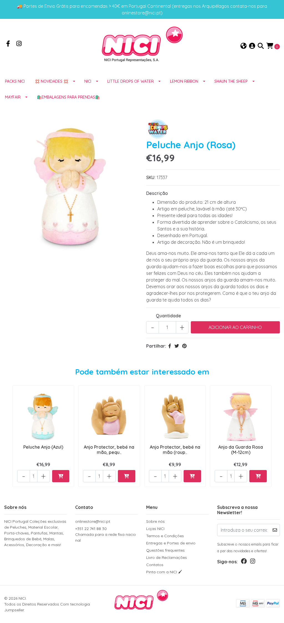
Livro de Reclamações (166, 557)
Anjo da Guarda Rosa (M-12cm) (240, 449)
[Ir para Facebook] (8, 44)
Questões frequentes (165, 550)
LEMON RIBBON (184, 81)
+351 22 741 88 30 (105, 534)
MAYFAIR (13, 97)
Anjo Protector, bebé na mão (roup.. (175, 449)
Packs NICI (15, 81)
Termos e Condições (165, 535)
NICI (87, 81)
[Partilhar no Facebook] (169, 346)
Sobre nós (155, 521)
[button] (243, 46)
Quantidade (168, 315)
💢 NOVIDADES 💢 (51, 81)
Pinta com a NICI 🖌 (164, 571)
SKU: (151, 177)
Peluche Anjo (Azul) (43, 447)
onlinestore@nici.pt (92, 521)
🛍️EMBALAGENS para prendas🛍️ (68, 97)
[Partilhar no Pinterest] (184, 346)
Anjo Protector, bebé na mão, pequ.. (109, 449)
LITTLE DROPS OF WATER (130, 81)
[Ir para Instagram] (19, 44)
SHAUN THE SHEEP (231, 81)
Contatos (154, 564)
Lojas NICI (155, 528)
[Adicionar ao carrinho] (61, 476)
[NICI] (142, 46)
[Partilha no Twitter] (176, 346)
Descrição (157, 193)
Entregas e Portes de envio (171, 543)
